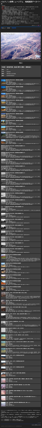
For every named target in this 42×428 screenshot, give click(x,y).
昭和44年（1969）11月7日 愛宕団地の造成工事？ (15, 355)
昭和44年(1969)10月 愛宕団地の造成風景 (13, 254)
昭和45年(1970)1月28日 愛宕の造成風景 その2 (14, 206)
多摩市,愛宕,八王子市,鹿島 (11, 73)
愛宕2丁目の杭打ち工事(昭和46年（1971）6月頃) (15, 321)
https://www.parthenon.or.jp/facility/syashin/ (28, 412)
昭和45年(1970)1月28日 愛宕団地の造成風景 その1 (15, 145)
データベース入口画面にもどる (18, 420)
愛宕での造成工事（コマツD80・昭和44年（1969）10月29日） (17, 334)
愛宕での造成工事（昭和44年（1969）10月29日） (15, 328)
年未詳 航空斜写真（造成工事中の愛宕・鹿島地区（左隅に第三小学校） (19, 378)
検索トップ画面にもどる (17, 419)
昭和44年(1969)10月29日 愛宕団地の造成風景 (14, 79)
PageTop (39, 422)
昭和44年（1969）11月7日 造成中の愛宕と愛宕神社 (15, 372)
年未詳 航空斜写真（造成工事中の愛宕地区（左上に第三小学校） (18, 384)
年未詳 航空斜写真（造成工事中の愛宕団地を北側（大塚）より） (18, 402)
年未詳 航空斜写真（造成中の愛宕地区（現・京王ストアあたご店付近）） (20, 390)
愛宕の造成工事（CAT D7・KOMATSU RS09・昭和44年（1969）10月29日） (20, 341)
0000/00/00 (9, 71)
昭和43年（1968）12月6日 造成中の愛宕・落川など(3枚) (16, 292)
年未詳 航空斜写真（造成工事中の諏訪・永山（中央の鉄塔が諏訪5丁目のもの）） (21, 396)
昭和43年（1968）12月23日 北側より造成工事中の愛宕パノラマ (18, 313)
